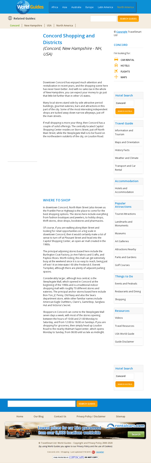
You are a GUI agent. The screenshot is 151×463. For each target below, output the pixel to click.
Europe (90, 7)
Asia (64, 7)
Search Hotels (125, 111)
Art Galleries (122, 241)
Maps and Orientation (127, 142)
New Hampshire (33, 25)
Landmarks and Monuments (123, 223)
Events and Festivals (126, 283)
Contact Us (60, 416)
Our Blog (39, 416)
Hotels (125, 65)
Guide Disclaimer (124, 341)
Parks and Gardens (125, 257)
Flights (125, 71)
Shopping (120, 299)
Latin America (105, 7)
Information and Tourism (124, 132)
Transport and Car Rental (125, 167)
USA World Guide (124, 333)
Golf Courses (122, 265)
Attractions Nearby (125, 249)
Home (20, 416)
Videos (119, 317)
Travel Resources (124, 326)
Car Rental (127, 60)
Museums (120, 233)
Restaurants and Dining (128, 291)
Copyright (121, 31)
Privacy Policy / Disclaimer (91, 416)
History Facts (122, 150)
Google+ (100, 452)
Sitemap (120, 416)
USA (49, 25)
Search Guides (128, 18)
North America (125, 7)
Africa (55, 7)
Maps (124, 77)
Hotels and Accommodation (124, 190)
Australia (76, 7)
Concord (14, 25)
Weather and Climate (126, 158)
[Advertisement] (23, 91)
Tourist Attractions (125, 214)
